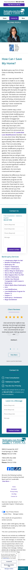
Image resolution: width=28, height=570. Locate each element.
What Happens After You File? (14, 275)
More (23, 18)
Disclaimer (14, 489)
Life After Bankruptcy (12, 277)
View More (14, 355)
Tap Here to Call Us (14, 4)
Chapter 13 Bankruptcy (12, 269)
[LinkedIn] (12, 469)
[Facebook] (8, 469)
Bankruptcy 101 (10, 264)
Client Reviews (14, 309)
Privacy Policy (14, 491)
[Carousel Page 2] (14, 349)
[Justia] (15, 469)
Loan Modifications (11, 289)
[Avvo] (19, 469)
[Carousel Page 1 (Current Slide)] (10, 349)
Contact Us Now (14, 249)
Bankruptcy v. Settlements (13, 297)
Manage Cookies (18, 514)
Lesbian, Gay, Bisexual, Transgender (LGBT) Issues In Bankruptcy (14, 281)
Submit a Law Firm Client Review (14, 361)
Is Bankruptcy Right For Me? (14, 260)
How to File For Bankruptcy (13, 273)
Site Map (14, 494)
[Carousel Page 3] (17, 349)
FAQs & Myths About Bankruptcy (15, 285)
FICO (6, 287)
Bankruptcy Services (10, 256)
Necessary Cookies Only (9, 565)
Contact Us (14, 18)
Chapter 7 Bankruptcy (12, 266)
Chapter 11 (8, 295)
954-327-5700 (11, 454)
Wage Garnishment (11, 299)
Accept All (9, 561)
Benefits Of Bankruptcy (12, 262)
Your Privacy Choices (12, 512)
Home (4, 18)
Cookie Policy (7, 514)
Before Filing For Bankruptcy (14, 271)
